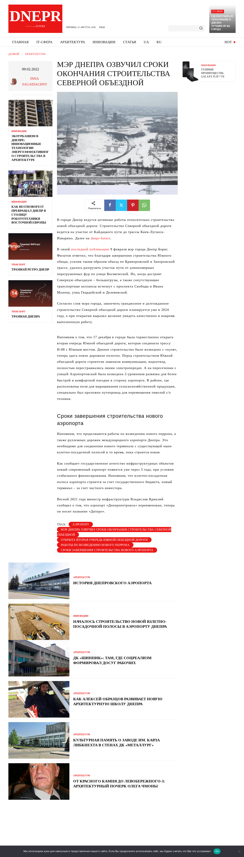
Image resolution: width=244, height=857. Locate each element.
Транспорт (18, 264)
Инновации (18, 131)
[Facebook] (110, 205)
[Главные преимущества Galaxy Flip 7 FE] (190, 71)
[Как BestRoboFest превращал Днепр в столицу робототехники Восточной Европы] (30, 183)
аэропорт (80, 524)
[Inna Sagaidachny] (13, 81)
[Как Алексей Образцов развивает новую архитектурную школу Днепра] (38, 699)
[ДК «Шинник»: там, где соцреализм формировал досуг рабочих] (38, 658)
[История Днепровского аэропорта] (38, 581)
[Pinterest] (133, 205)
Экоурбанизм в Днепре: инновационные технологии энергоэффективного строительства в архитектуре (30, 148)
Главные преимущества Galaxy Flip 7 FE (213, 73)
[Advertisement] (210, 112)
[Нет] (239, 851)
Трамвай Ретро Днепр (30, 269)
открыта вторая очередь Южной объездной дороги (104, 539)
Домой (13, 54)
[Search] (201, 28)
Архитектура (35, 54)
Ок (217, 851)
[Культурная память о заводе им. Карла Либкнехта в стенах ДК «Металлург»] (38, 740)
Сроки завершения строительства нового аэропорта (107, 550)
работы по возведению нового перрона (95, 545)
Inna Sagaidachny (34, 81)
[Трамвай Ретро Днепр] (30, 246)
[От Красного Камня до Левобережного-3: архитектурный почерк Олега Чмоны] (38, 781)
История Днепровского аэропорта (112, 583)
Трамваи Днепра (25, 316)
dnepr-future (100, 238)
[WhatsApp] (144, 205)
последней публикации (90, 249)
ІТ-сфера (217, 11)
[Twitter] (121, 205)
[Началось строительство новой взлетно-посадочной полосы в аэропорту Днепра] (38, 622)
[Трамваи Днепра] (30, 293)
